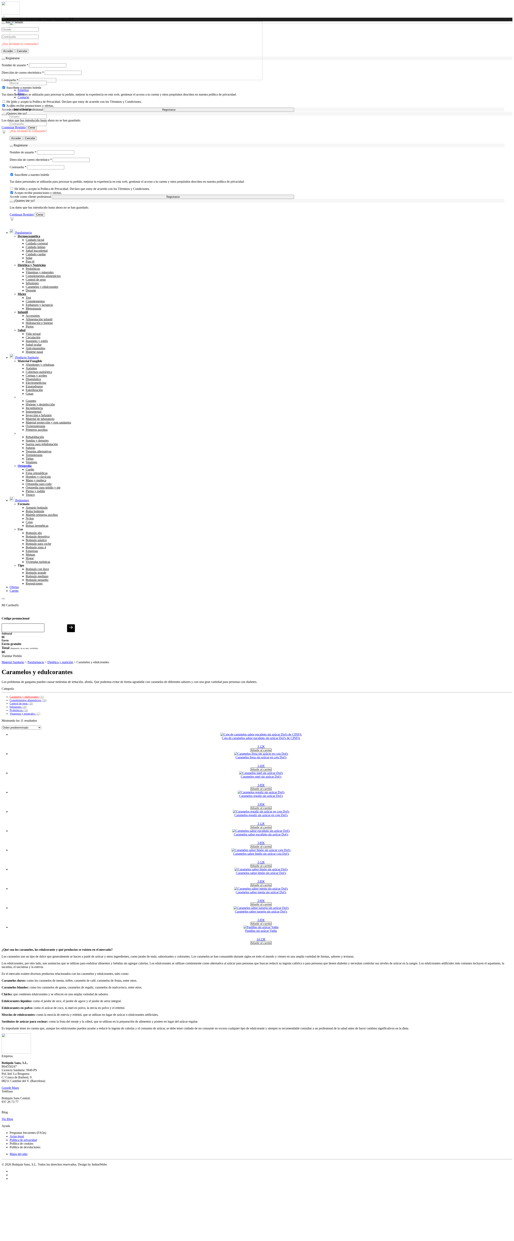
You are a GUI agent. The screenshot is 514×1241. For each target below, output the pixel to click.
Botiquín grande (36, 572)
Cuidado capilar (36, 254)
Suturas (30, 447)
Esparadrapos (34, 386)
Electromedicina (36, 382)
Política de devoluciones (25, 1147)
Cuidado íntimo (35, 247)
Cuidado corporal (37, 243)
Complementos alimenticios (43, 276)
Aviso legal (17, 1136)
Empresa (23, 90)
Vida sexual (33, 333)
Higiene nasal (34, 352)
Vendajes (31, 462)
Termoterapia (34, 455)
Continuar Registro (14, 127)
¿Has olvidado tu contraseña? (28, 131)
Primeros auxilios (37, 429)
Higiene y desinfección (40, 404)
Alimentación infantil (39, 319)
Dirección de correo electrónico (31, 159)
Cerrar (31, 127)
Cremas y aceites (36, 375)
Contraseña (18, 167)
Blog (21, 93)
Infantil (23, 312)
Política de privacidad (23, 1140)
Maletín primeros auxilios (42, 515)
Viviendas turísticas (38, 561)
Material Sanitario (13, 662)
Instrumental (33, 411)
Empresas (32, 551)
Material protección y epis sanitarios (48, 422)
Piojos (30, 326)
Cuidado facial (35, 239)
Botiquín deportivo (38, 536)
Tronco (30, 494)
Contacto (23, 97)
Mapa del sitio (19, 1154)
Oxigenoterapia (35, 426)
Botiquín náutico (36, 540)
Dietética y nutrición (60, 662)
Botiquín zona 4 (36, 547)
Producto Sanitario (26, 357)
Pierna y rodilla (35, 491)
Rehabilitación (35, 437)
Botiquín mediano (37, 576)
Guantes (31, 400)
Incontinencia (34, 408)
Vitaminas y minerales (40, 272)
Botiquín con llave (37, 569)
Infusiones (32, 283)
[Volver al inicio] (11, 13)
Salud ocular (34, 344)
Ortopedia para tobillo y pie (43, 487)
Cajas (29, 522)
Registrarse (168, 109)
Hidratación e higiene (39, 323)
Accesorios (33, 315)
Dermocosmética (29, 236)
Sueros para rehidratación (42, 444)
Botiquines (21, 500)
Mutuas (30, 554)
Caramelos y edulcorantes (42, 286)
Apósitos (31, 368)
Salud (21, 330)
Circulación (33, 337)
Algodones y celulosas (40, 364)
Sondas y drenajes (37, 440)
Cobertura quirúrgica (39, 372)
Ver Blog (7, 1119)
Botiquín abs (34, 533)
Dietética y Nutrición (32, 265)
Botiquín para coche (38, 543)
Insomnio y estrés (37, 341)
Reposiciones (34, 583)
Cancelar (30, 138)
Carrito (14, 590)
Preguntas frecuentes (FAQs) (28, 1132)
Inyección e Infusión (39, 415)
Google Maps (10, 1087)
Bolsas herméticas (37, 525)
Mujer (22, 294)
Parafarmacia (23, 232)
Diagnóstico (33, 379)
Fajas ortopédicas (37, 473)
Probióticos (33, 268)
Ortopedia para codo (39, 484)
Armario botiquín (37, 507)
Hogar (30, 558)
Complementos (35, 301)
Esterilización (34, 390)
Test (28, 297)
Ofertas (14, 587)
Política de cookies (21, 1143)
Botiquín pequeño (37, 580)
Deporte (31, 290)
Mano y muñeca (36, 480)
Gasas (29, 393)
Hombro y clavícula (38, 476)
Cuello (30, 469)
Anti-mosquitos (35, 348)
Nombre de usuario (23, 152)
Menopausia (33, 308)
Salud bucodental (37, 250)
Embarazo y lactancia (39, 305)
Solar (29, 258)
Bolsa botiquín (35, 511)
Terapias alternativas (38, 451)
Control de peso (36, 279)
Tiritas (30, 458)
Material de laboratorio (40, 419)
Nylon (30, 518)
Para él (30, 261)
